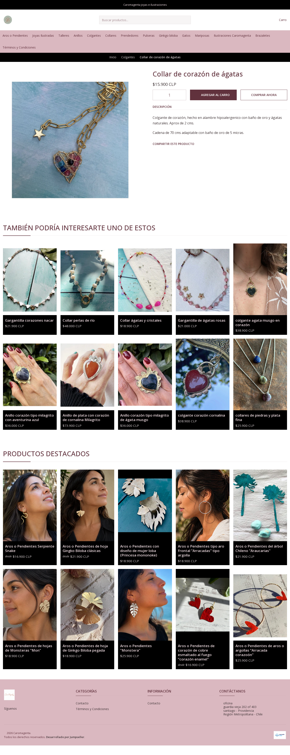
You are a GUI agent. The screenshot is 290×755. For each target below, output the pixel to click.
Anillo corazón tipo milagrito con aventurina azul (29, 417)
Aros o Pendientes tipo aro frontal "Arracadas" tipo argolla (201, 551)
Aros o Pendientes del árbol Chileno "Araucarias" (259, 548)
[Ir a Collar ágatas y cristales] (145, 279)
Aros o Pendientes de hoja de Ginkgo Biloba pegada (85, 648)
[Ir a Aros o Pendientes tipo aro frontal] (202, 505)
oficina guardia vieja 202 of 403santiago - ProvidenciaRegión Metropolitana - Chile (243, 708)
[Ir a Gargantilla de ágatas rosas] (202, 279)
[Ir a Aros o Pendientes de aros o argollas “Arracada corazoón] (260, 605)
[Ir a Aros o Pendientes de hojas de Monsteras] (30, 605)
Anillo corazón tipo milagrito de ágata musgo (144, 417)
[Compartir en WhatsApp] (174, 152)
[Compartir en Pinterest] (184, 152)
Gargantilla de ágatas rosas (201, 320)
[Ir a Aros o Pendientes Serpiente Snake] (30, 505)
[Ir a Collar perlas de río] (87, 279)
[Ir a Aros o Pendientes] (145, 605)
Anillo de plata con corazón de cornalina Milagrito (86, 417)
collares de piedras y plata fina (257, 417)
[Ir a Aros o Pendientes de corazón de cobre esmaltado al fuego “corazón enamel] (202, 605)
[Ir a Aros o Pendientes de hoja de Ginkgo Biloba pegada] (87, 605)
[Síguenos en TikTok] (285, 47)
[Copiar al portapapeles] (193, 152)
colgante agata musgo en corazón (257, 322)
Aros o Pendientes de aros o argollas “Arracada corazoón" (259, 650)
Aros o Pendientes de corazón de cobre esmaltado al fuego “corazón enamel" (196, 652)
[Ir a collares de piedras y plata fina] (260, 374)
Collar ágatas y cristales (141, 320)
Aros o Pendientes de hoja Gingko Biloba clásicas (85, 548)
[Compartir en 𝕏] (165, 152)
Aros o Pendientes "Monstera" (136, 648)
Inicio (113, 57)
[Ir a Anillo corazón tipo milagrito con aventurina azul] (30, 374)
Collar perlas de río (79, 320)
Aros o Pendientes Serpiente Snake (29, 548)
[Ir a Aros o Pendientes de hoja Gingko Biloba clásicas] (87, 505)
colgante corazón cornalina (201, 415)
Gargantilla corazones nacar (29, 320)
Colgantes (128, 57)
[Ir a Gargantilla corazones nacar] (30, 279)
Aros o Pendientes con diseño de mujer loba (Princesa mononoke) (139, 551)
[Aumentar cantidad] (183, 95)
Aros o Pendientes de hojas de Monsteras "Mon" (28, 648)
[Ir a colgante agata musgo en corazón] (260, 279)
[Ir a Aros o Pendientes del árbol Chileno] (260, 505)
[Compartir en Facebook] (156, 152)
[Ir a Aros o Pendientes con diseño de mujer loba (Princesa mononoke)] (145, 505)
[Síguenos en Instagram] (279, 35)
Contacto (82, 703)
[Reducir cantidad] (156, 95)
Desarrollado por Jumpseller (65, 737)
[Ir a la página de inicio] (8, 20)
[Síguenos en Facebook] (285, 35)
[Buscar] (187, 20)
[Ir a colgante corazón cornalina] (202, 374)
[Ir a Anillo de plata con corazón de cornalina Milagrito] (87, 374)
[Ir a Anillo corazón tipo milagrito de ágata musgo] (145, 374)
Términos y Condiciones (92, 709)
